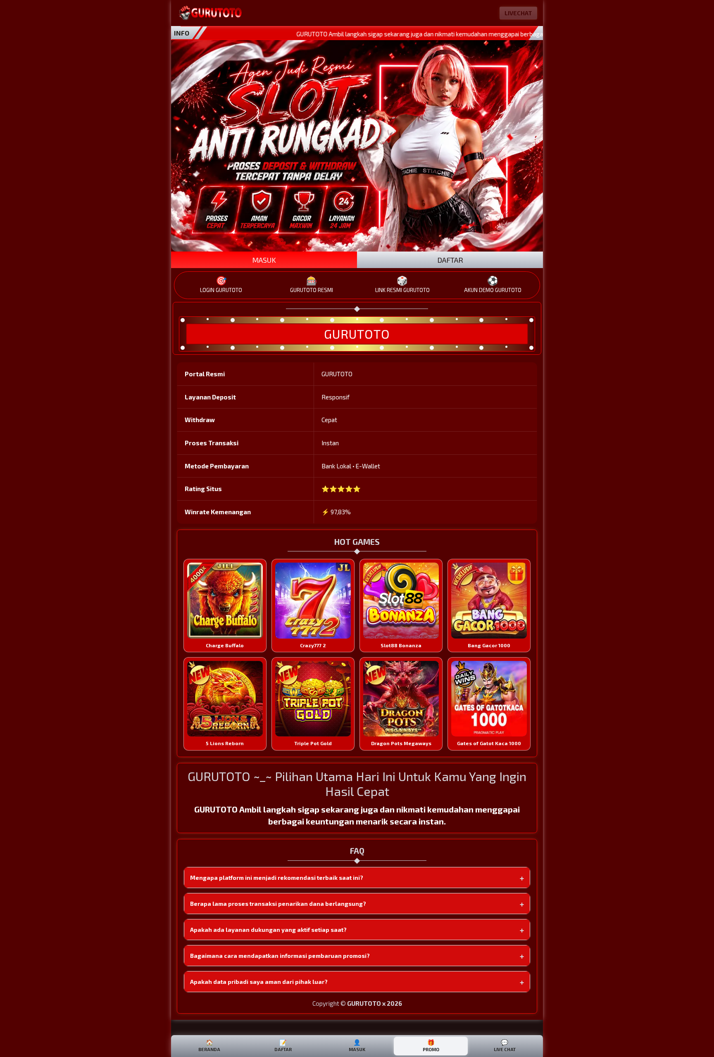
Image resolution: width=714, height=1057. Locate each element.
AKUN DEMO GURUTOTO (492, 284)
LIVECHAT (518, 13)
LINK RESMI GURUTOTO (402, 284)
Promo (431, 1045)
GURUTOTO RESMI (311, 284)
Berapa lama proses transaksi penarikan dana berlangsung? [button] (278, 903)
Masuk (357, 1045)
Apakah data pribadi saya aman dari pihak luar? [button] (259, 981)
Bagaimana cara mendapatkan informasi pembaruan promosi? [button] (280, 955)
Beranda (209, 1045)
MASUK (264, 259)
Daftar (283, 1045)
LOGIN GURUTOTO (221, 284)
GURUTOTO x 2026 (374, 1003)
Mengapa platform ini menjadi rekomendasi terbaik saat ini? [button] (276, 877)
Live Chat (505, 1045)
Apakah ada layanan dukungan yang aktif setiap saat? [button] (268, 929)
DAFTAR (450, 259)
